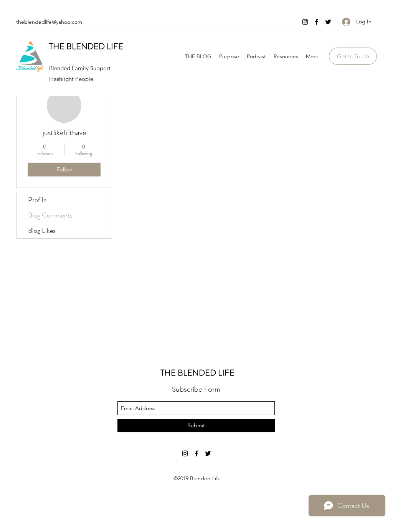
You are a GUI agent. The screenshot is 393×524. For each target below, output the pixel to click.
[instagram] (305, 22)
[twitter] (328, 22)
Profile (37, 200)
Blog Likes (42, 231)
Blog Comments (50, 215)
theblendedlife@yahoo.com (49, 21)
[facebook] (316, 22)
